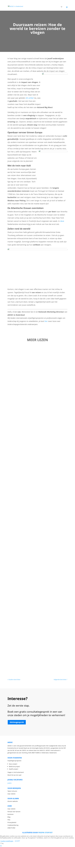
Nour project (13, 764)
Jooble (10, 783)
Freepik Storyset (45, 832)
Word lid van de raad (14, 775)
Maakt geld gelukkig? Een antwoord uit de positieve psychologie (37, 510)
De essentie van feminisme (37, 400)
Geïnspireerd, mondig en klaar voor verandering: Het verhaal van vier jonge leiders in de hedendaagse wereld (37, 542)
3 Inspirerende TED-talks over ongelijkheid (37, 658)
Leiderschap (36, 379)
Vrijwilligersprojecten (14, 761)
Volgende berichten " (60, 679)
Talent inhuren (12, 791)
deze (62, 221)
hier (46, 321)
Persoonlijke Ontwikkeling (42, 515)
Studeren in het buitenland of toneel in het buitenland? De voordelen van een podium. (37, 576)
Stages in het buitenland (16, 772)
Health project (13, 769)
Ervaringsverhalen (42, 604)
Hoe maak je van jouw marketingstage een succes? (37, 453)
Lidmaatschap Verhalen (42, 353)
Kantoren (11, 814)
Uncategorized (42, 403)
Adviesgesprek (17, 722)
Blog (9, 817)
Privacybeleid (12, 822)
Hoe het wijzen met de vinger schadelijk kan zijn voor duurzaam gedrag (37, 631)
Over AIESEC (12, 794)
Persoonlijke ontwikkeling (36, 635)
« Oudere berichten (14, 679)
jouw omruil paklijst (37, 478)
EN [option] (1, 846)
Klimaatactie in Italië (37, 428)
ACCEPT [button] (17, 841)
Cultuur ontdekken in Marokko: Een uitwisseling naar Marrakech (37, 600)
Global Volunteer (38, 432)
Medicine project (14, 766)
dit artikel (30, 98)
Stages (37, 581)
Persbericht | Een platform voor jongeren (37, 376)
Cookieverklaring (13, 825)
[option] (37, 846)
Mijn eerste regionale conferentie (37, 350)
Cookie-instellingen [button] (6, 841)
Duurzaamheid (47, 379)
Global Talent (43, 458)
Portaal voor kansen (14, 811)
